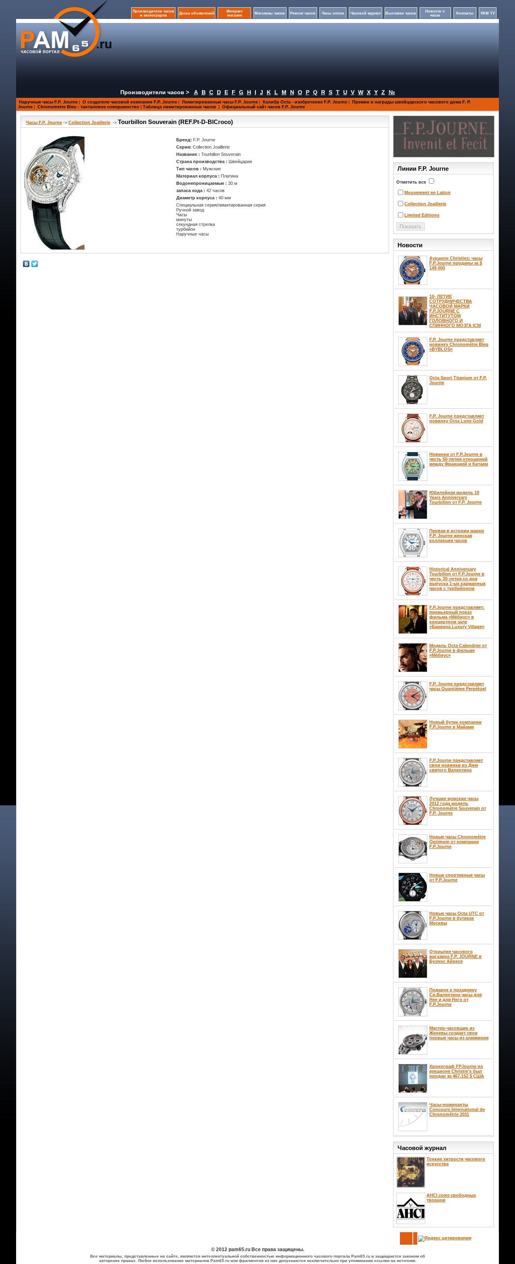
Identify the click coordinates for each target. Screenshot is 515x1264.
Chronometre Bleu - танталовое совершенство (88, 106)
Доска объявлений (196, 13)
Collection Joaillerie (89, 122)
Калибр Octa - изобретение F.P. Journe (305, 101)
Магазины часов (270, 13)
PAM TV (488, 13)
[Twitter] (35, 264)
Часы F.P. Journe (44, 122)
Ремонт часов (302, 13)
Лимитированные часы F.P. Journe (220, 101)
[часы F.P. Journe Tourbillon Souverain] (54, 193)
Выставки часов (400, 13)
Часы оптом (333, 13)
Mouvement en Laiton (427, 192)
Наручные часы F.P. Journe (48, 101)
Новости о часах (435, 13)
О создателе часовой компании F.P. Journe (129, 101)
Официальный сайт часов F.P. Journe (263, 106)
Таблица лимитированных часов (180, 106)
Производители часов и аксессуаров (153, 13)
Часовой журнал (365, 13)
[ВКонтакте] (26, 264)
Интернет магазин (235, 13)
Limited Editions (421, 215)
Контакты (465, 13)
